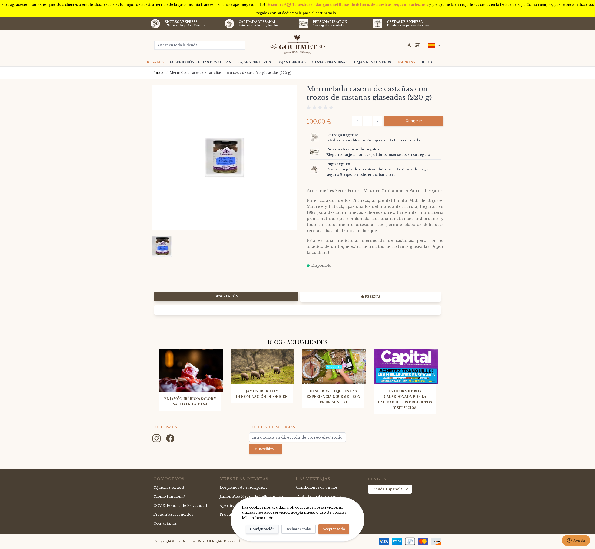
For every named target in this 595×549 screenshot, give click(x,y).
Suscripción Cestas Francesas (200, 61)
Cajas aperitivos (254, 61)
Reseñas (373, 296)
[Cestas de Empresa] (377, 23)
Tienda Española (387, 489)
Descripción (226, 296)
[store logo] (297, 44)
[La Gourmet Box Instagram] (157, 438)
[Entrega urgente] (317, 137)
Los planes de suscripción (243, 487)
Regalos (155, 61)
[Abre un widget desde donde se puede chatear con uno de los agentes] (576, 541)
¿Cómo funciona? (169, 496)
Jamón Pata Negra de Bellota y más (252, 496)
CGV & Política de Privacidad (180, 505)
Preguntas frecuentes (173, 514)
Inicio (159, 73)
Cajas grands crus (372, 61)
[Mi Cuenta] (409, 45)
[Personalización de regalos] (317, 152)
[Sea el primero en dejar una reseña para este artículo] (375, 107)
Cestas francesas (329, 61)
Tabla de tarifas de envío (318, 496)
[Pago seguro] (317, 169)
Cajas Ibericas (291, 61)
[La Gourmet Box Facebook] (170, 438)
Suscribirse (265, 449)
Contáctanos (165, 523)
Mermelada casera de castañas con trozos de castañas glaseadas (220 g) (230, 73)
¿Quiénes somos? (169, 487)
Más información (258, 518)
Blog (427, 61)
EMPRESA (406, 61)
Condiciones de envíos (316, 487)
